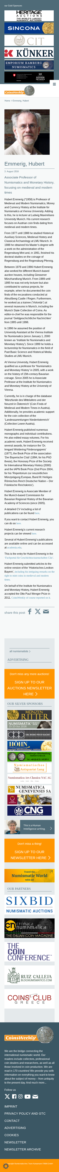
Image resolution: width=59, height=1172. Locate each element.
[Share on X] (37, 614)
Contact (12, 1121)
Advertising (15, 1128)
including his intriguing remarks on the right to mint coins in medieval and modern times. (29, 575)
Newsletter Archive (22, 1149)
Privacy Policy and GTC (25, 1113)
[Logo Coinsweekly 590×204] (19, 90)
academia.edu (14, 547)
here (37, 513)
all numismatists (19, 651)
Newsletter (15, 1142)
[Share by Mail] (46, 614)
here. (18, 523)
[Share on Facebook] (29, 614)
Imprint (10, 1106)
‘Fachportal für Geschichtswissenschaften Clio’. (29, 557)
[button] (6, 1166)
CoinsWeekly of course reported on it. (31, 597)
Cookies (11, 1135)
